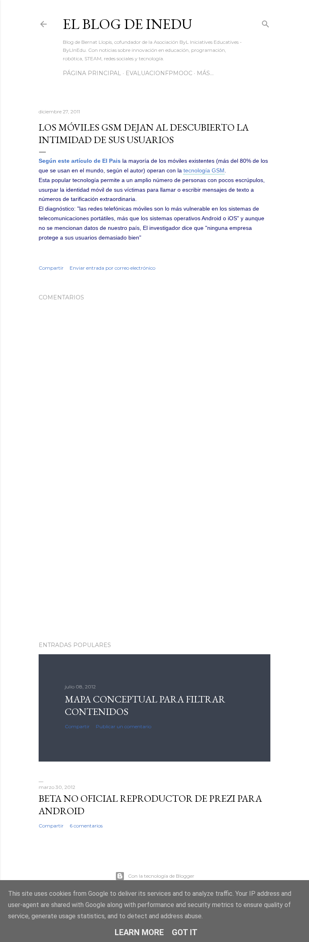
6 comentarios (86, 826)
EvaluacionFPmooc (159, 73)
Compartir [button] (51, 268)
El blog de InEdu (127, 23)
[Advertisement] (154, 565)
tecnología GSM (204, 170)
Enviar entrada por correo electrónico (112, 268)
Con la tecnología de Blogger (161, 876)
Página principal (92, 73)
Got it (185, 932)
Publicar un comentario (123, 726)
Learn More (139, 932)
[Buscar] (265, 22)
